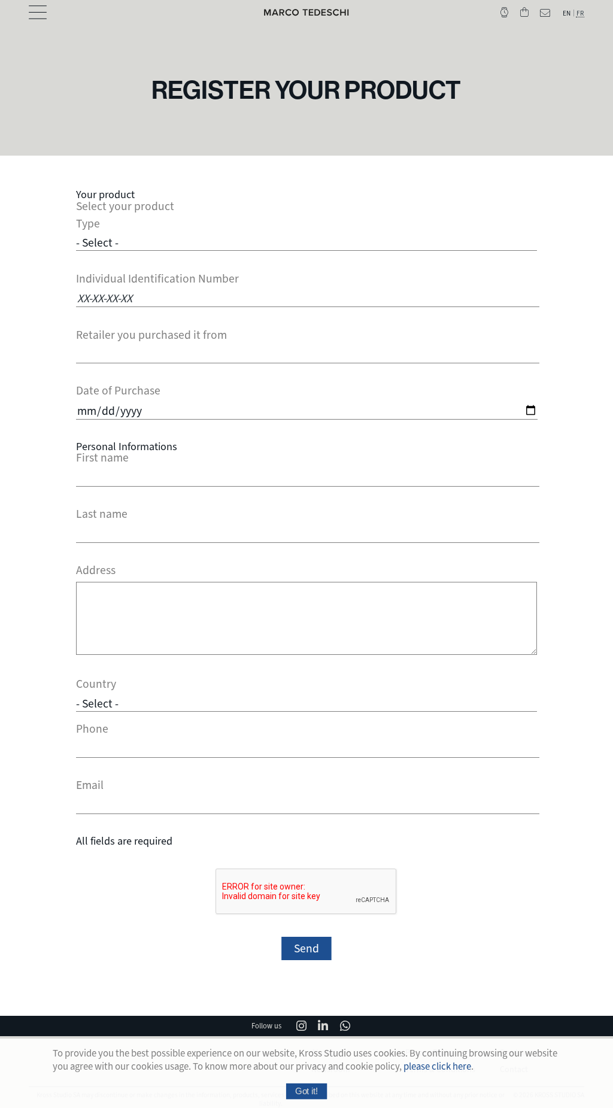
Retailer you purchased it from (151, 335)
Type (88, 224)
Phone (92, 729)
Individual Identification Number (157, 279)
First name (102, 458)
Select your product (125, 207)
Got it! (306, 1090)
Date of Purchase (118, 391)
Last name (102, 514)
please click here (437, 1066)
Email (90, 785)
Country (96, 684)
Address (96, 570)
